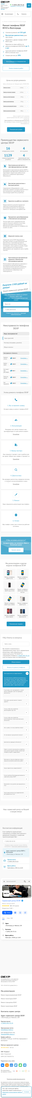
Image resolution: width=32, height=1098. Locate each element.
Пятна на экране (6, 377)
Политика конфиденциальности (16, 1079)
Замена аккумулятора (8, 101)
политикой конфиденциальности (18, 313)
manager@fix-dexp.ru (7, 1034)
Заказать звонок (16, 550)
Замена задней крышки (9, 97)
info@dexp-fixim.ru (7, 1030)
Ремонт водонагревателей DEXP (11, 995)
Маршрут (8, 912)
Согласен (26, 1092)
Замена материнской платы (9, 106)
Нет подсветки (6, 383)
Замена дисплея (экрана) (9, 92)
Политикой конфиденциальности (20, 846)
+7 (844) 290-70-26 (18, 5)
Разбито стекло (6, 358)
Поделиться (2, 1065)
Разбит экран (5, 364)
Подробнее (16, 434)
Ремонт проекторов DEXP (9, 1006)
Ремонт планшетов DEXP (9, 1002)
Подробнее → (24, 358)
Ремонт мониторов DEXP (9, 999)
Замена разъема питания (9, 110)
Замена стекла (6, 87)
